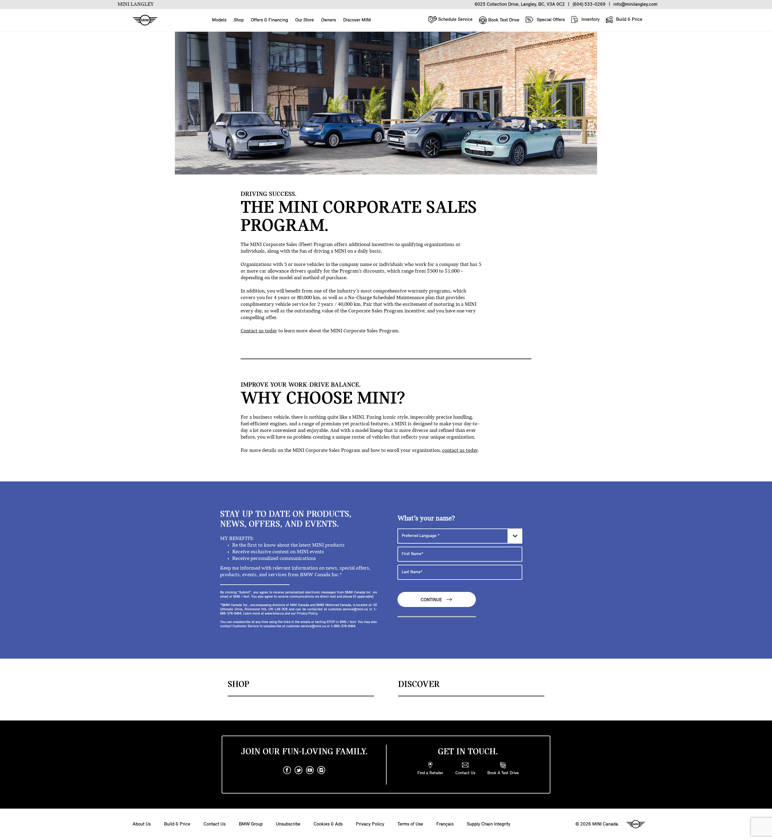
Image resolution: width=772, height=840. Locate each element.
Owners (328, 20)
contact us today (460, 450)
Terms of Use (410, 824)
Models (219, 20)
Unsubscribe (288, 824)
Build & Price (628, 19)
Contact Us (215, 824)
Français (445, 824)
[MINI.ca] (142, 20)
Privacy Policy (370, 824)
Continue (432, 600)
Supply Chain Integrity (488, 824)
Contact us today (259, 331)
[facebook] (287, 770)
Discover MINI (357, 20)
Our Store (304, 20)
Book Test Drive (503, 20)
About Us (142, 824)
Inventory (590, 19)
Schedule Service (455, 19)
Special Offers (550, 20)
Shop (239, 20)
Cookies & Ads (328, 824)
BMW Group (251, 824)
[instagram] (321, 770)
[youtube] (310, 770)
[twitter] (298, 770)
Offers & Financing (269, 20)
